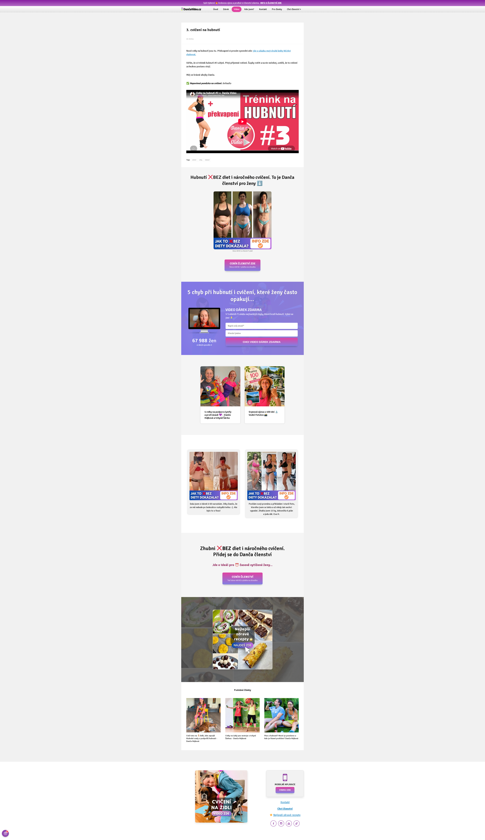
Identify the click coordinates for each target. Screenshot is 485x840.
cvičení (194, 160)
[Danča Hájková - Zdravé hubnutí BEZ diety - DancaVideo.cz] (191, 9)
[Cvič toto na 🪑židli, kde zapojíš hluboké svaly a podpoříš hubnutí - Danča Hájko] (203, 715)
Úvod (215, 9)
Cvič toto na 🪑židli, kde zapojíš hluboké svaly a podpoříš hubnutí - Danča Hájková (201, 738)
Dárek (226, 9)
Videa (236, 9)
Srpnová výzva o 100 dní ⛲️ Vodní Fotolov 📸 (263, 413)
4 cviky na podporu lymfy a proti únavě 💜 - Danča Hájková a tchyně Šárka (217, 414)
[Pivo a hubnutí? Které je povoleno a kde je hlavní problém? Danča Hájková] (281, 715)
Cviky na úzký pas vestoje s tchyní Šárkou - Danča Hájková (240, 737)
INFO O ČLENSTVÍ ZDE (271, 3)
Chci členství (285, 808)
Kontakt (263, 9)
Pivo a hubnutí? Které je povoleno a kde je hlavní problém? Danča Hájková (281, 737)
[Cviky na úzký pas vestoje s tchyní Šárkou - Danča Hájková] (242, 715)
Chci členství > (294, 9)
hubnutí (207, 160)
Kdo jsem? (249, 9)
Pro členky (277, 9)
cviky (200, 160)
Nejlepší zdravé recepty (286, 815)
